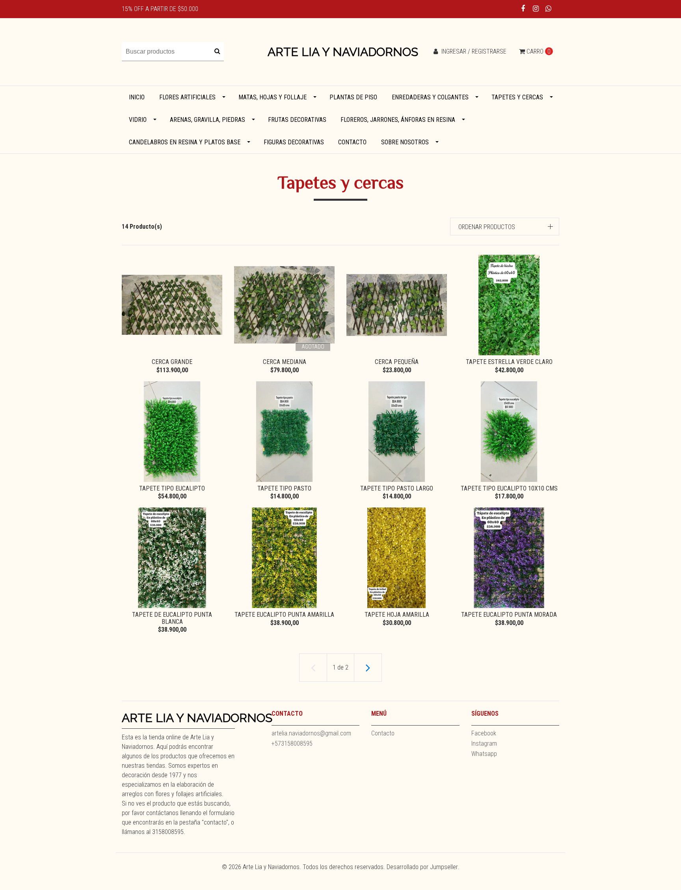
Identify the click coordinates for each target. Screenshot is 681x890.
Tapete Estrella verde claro (509, 362)
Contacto (352, 142)
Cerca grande (172, 362)
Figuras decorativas (294, 142)
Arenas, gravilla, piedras (207, 119)
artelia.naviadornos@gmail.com (311, 733)
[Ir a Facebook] (523, 8)
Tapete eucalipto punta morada (509, 614)
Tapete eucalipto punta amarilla (284, 614)
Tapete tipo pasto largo (396, 488)
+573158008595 (292, 743)
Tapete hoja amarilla (397, 614)
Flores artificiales (187, 97)
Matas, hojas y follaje (272, 97)
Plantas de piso (353, 97)
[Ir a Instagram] (535, 8)
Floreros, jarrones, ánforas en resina (397, 119)
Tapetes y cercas (517, 97)
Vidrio (138, 119)
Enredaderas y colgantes (430, 97)
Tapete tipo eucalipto (172, 488)
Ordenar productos (486, 227)
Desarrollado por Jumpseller (422, 867)
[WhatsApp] (548, 8)
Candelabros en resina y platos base (184, 142)
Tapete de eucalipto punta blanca (172, 618)
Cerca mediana (284, 362)
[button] (505, 226)
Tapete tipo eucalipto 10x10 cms (509, 488)
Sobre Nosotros (405, 142)
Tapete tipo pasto (284, 488)
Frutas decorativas (297, 119)
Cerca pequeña (397, 362)
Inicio (137, 97)
